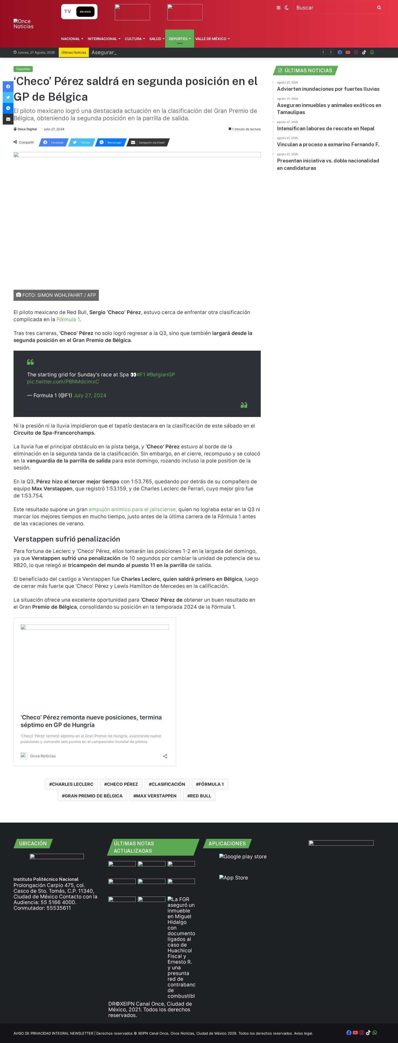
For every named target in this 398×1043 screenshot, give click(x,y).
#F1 (141, 374)
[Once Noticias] (32, 24)
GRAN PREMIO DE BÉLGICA (94, 795)
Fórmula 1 (68, 319)
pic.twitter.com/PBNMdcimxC (63, 382)
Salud (155, 39)
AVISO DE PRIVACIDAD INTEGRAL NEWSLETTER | (55, 1033)
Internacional (102, 39)
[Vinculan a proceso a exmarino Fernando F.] (181, 886)
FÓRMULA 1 (211, 784)
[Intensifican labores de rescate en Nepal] (151, 886)
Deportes (178, 39)
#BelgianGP (161, 374)
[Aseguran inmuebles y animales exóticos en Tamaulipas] (122, 886)
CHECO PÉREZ (122, 784)
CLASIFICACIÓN (168, 784)
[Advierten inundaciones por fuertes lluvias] (151, 868)
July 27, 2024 (90, 395)
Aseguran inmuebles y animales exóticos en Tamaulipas (160, 52)
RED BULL (200, 795)
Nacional (70, 39)
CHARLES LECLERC (72, 784)
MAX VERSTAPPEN (156, 795)
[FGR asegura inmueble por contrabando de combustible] (181, 948)
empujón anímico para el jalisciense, (133, 509)
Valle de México (210, 39)
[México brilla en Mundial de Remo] (122, 868)
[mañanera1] (181, 868)
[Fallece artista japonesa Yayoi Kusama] (151, 904)
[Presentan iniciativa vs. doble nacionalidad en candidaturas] (122, 904)
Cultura (133, 39)
